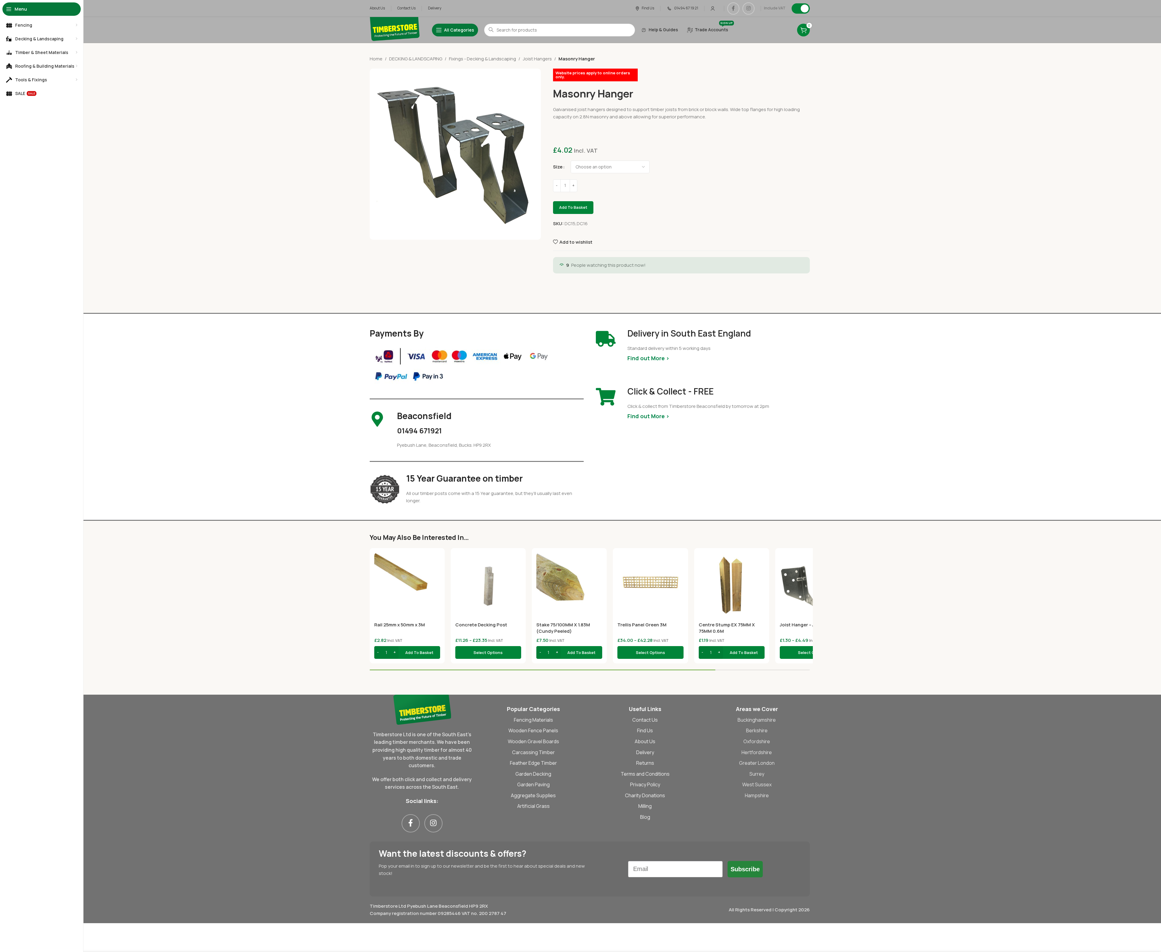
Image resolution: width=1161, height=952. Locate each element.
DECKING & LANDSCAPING (415, 59)
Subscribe (745, 869)
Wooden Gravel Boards (533, 741)
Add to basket (573, 207)
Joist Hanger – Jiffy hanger (809, 625)
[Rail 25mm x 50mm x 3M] (407, 585)
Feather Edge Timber (533, 763)
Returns (645, 763)
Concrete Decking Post (481, 625)
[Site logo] (395, 29)
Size (557, 167)
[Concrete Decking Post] (488, 585)
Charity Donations (645, 795)
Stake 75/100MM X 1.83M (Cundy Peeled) (563, 628)
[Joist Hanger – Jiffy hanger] (813, 585)
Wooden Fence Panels (533, 730)
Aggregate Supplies (533, 795)
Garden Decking (533, 774)
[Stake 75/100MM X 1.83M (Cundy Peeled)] (569, 585)
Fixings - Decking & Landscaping (482, 59)
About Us (645, 741)
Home (376, 59)
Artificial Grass (533, 806)
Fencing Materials (533, 720)
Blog (645, 817)
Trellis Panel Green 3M (642, 625)
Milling (645, 806)
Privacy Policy (645, 784)
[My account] (713, 8)
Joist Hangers (537, 59)
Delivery (645, 752)
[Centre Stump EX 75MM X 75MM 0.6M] (732, 585)
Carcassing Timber (533, 752)
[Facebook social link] (733, 8)
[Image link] (422, 709)
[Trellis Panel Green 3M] (650, 585)
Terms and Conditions (645, 774)
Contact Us (645, 720)
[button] (407, 652)
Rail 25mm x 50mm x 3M (399, 625)
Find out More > (648, 358)
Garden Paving (533, 784)
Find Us (645, 730)
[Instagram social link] (748, 8)
